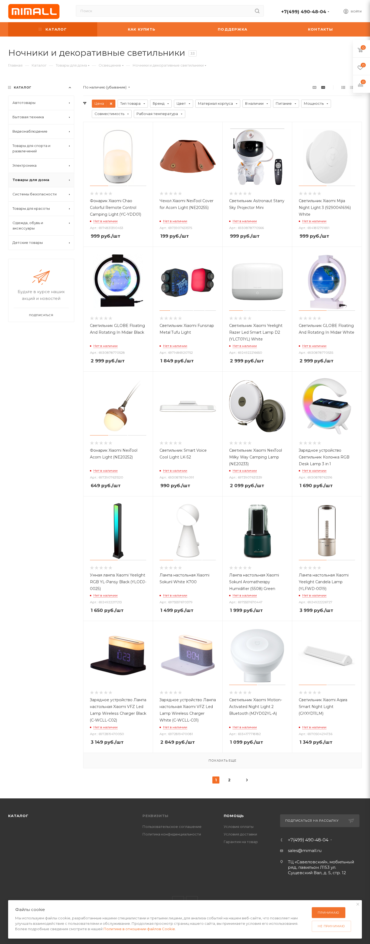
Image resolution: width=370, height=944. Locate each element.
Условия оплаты (239, 826)
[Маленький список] (314, 87)
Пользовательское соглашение (172, 826)
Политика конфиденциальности (171, 834)
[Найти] (257, 11)
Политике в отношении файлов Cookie (139, 929)
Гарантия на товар (241, 842)
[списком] (351, 87)
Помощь (234, 816)
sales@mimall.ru (305, 850)
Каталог (18, 816)
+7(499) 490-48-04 (303, 11)
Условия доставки (240, 834)
